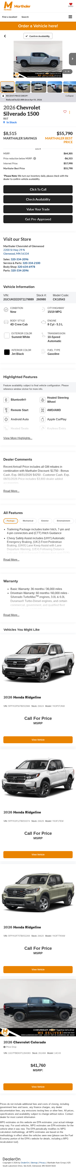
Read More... (11, 491)
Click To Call (38, 189)
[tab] (10, 521)
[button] (5, 36)
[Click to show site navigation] (70, 17)
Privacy (42, 1163)
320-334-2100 (31, 263)
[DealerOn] (12, 1158)
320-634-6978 (26, 266)
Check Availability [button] (38, 199)
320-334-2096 (19, 259)
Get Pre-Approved (38, 219)
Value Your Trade (38, 209)
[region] (38, 167)
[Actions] (69, 112)
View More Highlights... (17, 438)
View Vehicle (38, 739)
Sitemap (34, 1163)
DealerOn (25, 1163)
